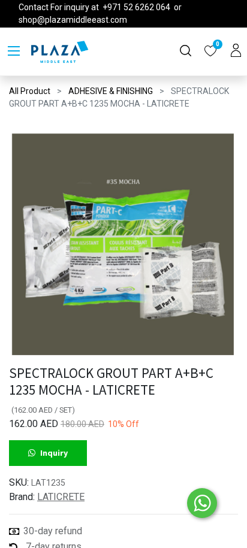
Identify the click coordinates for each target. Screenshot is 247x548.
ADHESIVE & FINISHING (110, 91)
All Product (29, 91)
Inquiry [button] (54, 452)
